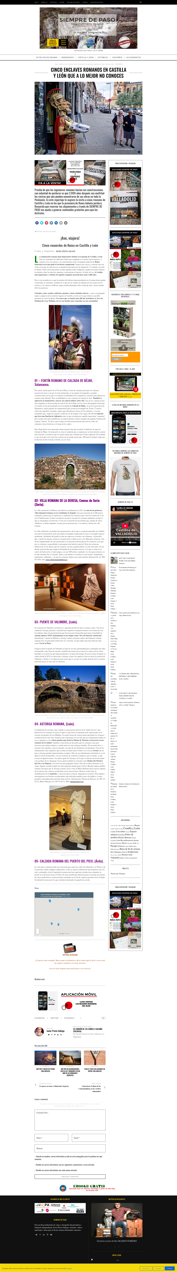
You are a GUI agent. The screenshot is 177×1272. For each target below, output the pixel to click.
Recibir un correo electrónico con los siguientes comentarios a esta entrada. (65, 1164)
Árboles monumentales (131, 858)
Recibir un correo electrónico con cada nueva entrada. (56, 1170)
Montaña (136, 840)
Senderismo (133, 851)
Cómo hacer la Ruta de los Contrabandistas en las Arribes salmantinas (90, 1087)
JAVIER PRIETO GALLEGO (65, 251)
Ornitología (129, 843)
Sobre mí (44, 2)
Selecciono (146, 1268)
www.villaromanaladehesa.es (56, 559)
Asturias (123, 825)
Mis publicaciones (73, 2)
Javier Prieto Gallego (55, 1030)
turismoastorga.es (77, 781)
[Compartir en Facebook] (37, 224)
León (75, 64)
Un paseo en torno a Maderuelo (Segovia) (54, 1085)
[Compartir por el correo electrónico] (61, 224)
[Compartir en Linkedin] (51, 224)
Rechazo (158, 1268)
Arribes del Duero (114, 825)
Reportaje (116, 849)
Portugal (127, 846)
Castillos (113, 832)
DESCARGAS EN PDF (97, 2)
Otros (138, 843)
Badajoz (127, 825)
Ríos (112, 852)
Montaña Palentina (116, 843)
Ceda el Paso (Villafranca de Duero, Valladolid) (94, 1070)
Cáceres (127, 832)
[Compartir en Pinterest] (46, 224)
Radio (112, 849)
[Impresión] (65, 224)
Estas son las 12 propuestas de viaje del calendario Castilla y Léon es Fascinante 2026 (117, 1242)
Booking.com (40, 979)
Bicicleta (132, 825)
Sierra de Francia (114, 855)
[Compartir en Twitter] (41, 224)
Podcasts (53, 2)
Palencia (121, 846)
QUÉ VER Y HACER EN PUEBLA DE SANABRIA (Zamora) (127, 560)
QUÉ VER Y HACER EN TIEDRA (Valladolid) (45, 1070)
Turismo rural (109, 64)
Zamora (121, 858)
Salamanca (97, 64)
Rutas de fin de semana (85, 64)
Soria (103, 64)
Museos (124, 843)
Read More (77, 1037)
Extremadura (121, 835)
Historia (70, 64)
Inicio (36, 2)
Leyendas (113, 840)
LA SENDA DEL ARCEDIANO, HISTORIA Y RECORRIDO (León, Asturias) (129, 676)
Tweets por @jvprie (118, 873)
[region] (88, 1268)
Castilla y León (63, 64)
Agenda (85, 2)
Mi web (62, 2)
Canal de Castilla (114, 828)
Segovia (124, 852)
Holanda (133, 838)
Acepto (169, 1268)
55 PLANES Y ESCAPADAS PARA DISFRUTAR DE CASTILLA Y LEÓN (128, 695)
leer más (69, 1268)
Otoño (135, 843)
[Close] (175, 1265)
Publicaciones (133, 846)
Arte (119, 825)
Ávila (56, 64)
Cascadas (120, 829)
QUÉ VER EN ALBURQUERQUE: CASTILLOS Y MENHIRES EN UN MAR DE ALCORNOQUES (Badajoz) (70, 1072)
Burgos (137, 825)
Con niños (120, 831)
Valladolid (115, 857)
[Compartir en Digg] (56, 224)
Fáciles (121, 837)
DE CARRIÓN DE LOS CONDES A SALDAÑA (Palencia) (87, 1030)
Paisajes (114, 845)
